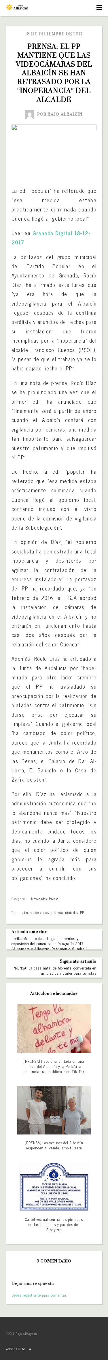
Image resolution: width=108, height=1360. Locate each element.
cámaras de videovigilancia (42, 912)
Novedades (39, 898)
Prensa (54, 898)
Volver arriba (16, 1348)
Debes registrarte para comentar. (39, 1295)
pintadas (71, 912)
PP (82, 912)
